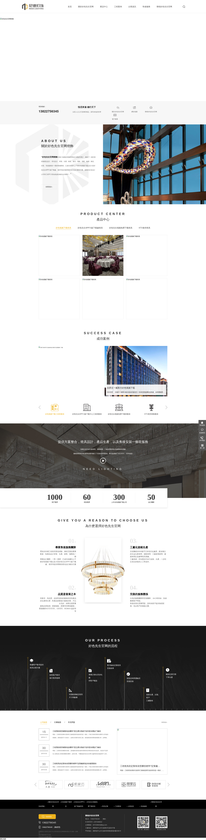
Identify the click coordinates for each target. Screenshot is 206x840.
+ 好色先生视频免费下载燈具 (92, 804)
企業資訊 (132, 6)
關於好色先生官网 (86, 6)
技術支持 (41, 837)
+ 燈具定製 (104, 806)
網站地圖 (3, 839)
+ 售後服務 (143, 806)
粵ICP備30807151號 (45, 835)
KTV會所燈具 (144, 227)
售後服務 (146, 6)
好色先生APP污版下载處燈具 (90, 227)
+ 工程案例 (117, 806)
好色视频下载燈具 (63, 227)
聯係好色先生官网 (164, 6)
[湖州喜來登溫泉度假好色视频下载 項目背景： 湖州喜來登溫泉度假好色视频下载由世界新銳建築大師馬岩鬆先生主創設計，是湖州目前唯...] (70, 347)
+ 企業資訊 (130, 806)
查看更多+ (49, 187)
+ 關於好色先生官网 (53, 804)
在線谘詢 (49, 816)
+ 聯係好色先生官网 (156, 804)
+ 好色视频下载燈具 (66, 804)
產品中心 (104, 6)
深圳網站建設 (48, 837)
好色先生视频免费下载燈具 (120, 227)
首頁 (70, 6)
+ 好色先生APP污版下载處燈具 (79, 804)
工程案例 (118, 6)
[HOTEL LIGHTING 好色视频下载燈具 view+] (59, 236)
